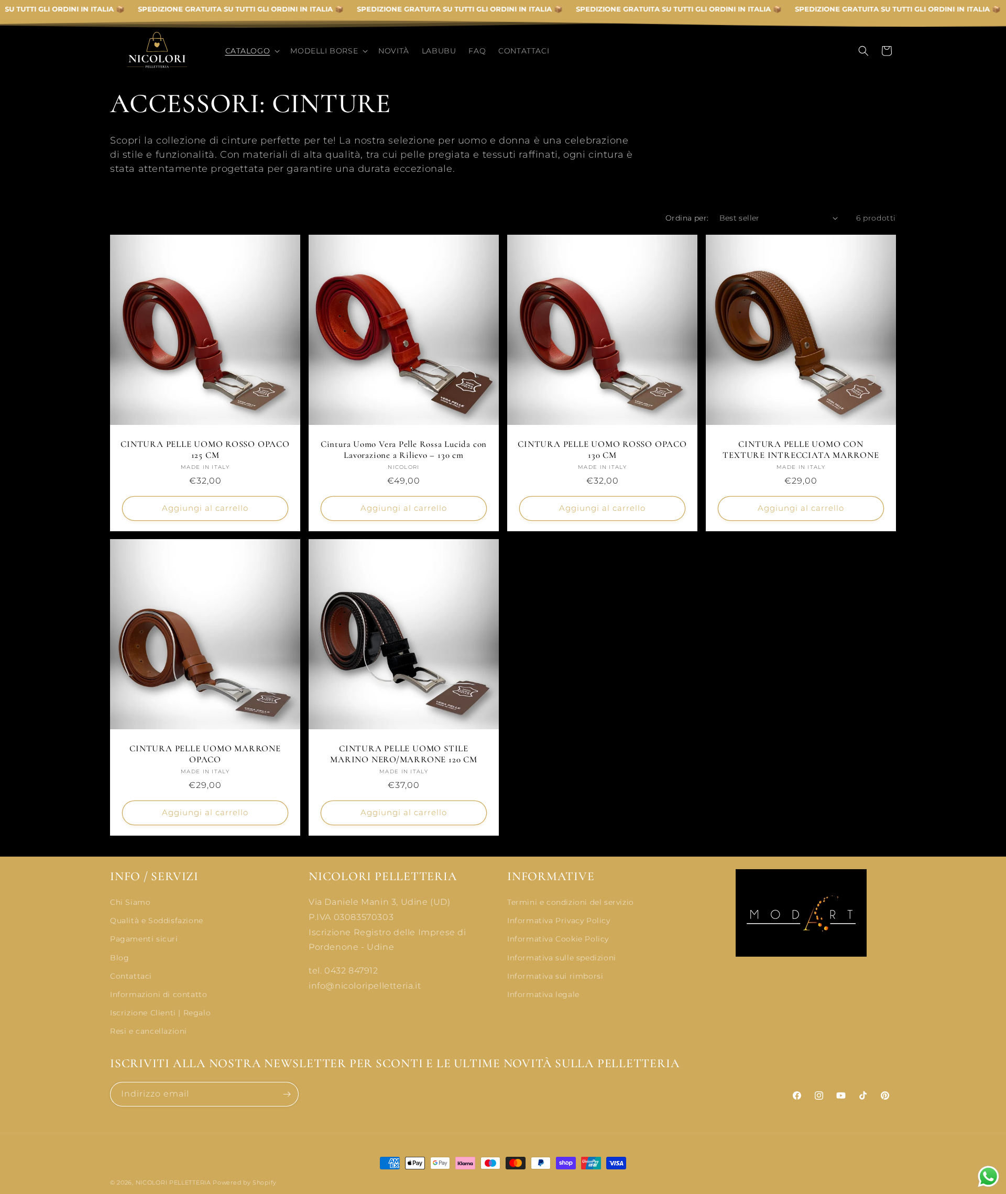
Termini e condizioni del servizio (570, 902)
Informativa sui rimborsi (555, 975)
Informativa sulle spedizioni (561, 957)
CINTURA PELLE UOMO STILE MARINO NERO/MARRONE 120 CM (403, 754)
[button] (252, 51)
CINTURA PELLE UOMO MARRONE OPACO (204, 754)
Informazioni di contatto (158, 994)
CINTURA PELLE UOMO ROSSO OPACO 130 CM (602, 450)
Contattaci (131, 975)
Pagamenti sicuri (144, 939)
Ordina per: (686, 218)
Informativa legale (543, 994)
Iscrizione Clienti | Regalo (160, 1012)
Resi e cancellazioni (148, 1031)
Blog (119, 957)
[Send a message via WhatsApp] (988, 1176)
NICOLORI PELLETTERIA (173, 1182)
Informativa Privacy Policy (558, 920)
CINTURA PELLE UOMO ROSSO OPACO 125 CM (205, 450)
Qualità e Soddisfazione (156, 920)
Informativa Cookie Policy (558, 939)
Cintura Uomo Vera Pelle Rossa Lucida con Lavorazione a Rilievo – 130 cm (404, 450)
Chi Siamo (130, 902)
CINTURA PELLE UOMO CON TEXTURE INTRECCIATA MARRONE (801, 450)
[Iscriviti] (286, 1094)
